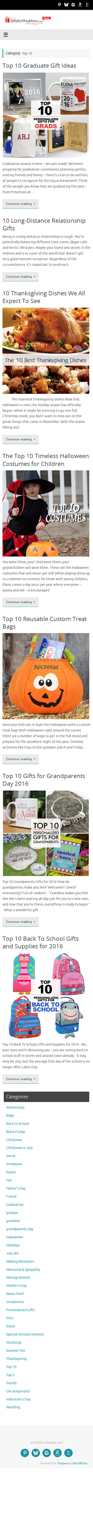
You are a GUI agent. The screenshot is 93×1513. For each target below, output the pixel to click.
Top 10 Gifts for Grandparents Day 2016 (43, 779)
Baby (10, 1116)
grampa (12, 1213)
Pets (9, 1318)
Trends (11, 1383)
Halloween (14, 1237)
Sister (10, 1326)
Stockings (13, 1342)
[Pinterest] (59, 4)
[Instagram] (73, 4)
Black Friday (15, 1132)
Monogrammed (18, 1277)
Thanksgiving (16, 1359)
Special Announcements (25, 1334)
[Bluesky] (66, 4)
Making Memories (20, 1261)
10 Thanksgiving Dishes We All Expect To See (43, 297)
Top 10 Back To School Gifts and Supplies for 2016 (40, 942)
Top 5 (10, 1375)
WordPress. (80, 1463)
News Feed (15, 1294)
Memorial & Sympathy (23, 1270)
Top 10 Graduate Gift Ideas (39, 65)
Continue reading (19, 204)
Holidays (13, 1245)
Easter (11, 1172)
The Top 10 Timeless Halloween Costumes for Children (45, 459)
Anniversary (15, 1107)
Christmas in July (19, 1148)
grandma (13, 1221)
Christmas (14, 1140)
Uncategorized (18, 1391)
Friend (11, 1196)
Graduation (15, 1205)
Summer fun (15, 1351)
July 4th (12, 1253)
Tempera (63, 1463)
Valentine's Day (18, 1399)
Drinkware (14, 1164)
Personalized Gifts (20, 1310)
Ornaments (15, 1302)
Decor (11, 1156)
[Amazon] (80, 4)
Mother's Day (16, 1286)
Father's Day (15, 1188)
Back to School (17, 1124)
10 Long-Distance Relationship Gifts (44, 224)
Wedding (13, 1407)
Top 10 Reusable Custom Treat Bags (44, 622)
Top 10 (11, 1367)
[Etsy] (87, 4)
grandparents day (19, 1229)
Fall (9, 1180)
